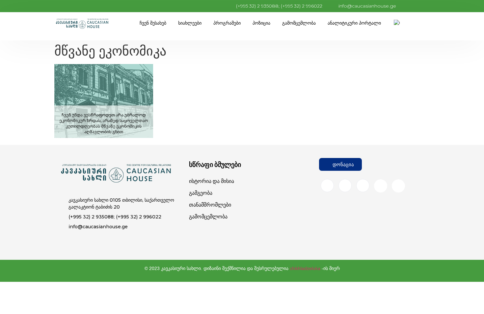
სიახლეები (190, 23)
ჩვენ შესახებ (153, 23)
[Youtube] (380, 185)
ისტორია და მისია (211, 181)
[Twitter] (362, 185)
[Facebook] (327, 185)
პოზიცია (261, 23)
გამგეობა (200, 193)
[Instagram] (345, 185)
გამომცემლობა (299, 23)
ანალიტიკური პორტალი (354, 23)
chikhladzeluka (305, 268)
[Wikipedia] (398, 185)
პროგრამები (227, 23)
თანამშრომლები (210, 205)
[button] (340, 164)
